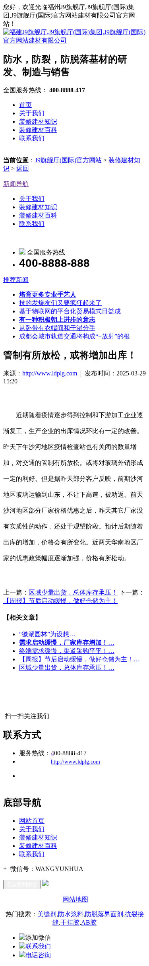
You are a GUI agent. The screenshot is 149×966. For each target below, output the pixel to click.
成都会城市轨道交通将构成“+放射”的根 (74, 336)
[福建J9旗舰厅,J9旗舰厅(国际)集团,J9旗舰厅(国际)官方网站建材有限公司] (74, 40)
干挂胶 (69, 922)
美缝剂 (46, 914)
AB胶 (89, 922)
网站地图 (75, 899)
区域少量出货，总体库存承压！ (73, 592)
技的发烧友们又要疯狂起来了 (60, 302)
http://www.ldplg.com (49, 373)
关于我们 (32, 113)
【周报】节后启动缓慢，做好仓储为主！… (79, 659)
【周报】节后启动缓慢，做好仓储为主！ (60, 600)
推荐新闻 (16, 279)
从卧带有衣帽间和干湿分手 (57, 328)
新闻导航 (16, 184)
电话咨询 (38, 955)
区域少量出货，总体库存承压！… (66, 667)
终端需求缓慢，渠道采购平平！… (66, 650)
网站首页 (32, 820)
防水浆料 (70, 914)
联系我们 (32, 138)
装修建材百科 (38, 129)
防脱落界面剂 (104, 914)
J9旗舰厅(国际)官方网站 (68, 160)
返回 (22, 168)
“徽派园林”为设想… (47, 634)
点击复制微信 (21, 884)
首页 (25, 104)
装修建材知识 (38, 121)
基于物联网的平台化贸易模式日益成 (70, 311)
